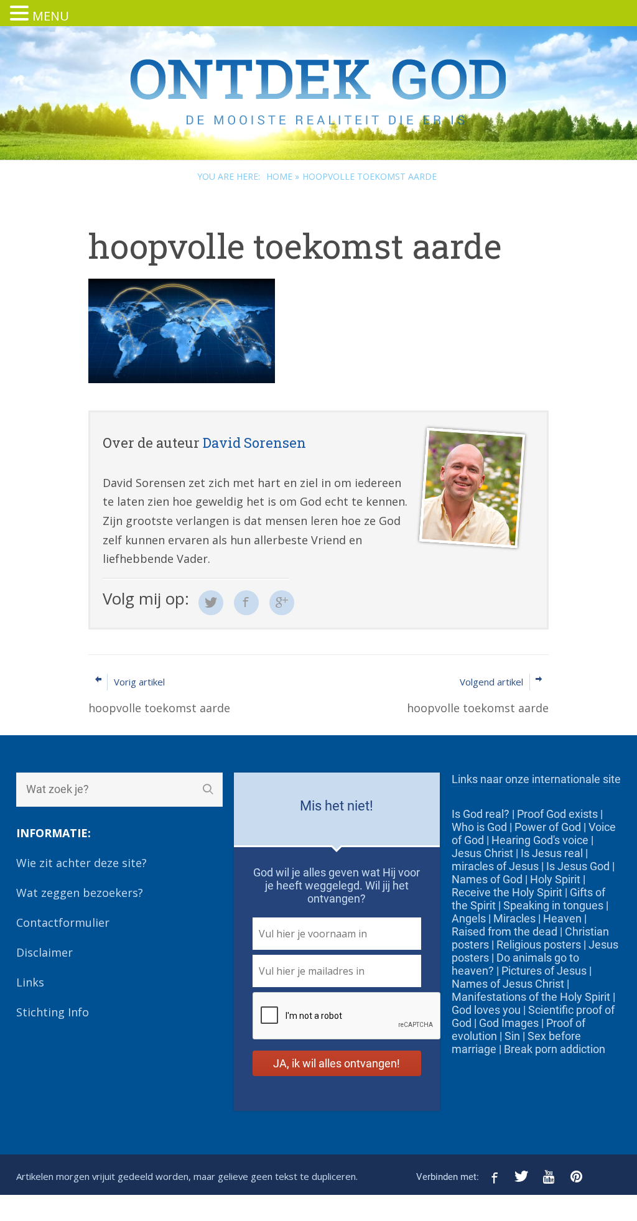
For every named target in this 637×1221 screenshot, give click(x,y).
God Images (509, 1022)
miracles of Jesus (495, 866)
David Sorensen (254, 443)
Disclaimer (44, 952)
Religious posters (538, 944)
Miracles (514, 918)
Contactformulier (62, 922)
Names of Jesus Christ (508, 983)
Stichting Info (52, 1012)
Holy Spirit (555, 879)
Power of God (547, 826)
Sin (512, 1035)
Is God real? (480, 813)
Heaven (562, 918)
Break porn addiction (554, 1049)
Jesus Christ (482, 853)
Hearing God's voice (539, 840)
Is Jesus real (552, 853)
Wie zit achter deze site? (81, 862)
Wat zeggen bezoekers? (79, 892)
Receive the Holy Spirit (507, 892)
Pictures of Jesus (544, 970)
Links (30, 982)
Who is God (479, 826)
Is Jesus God (578, 866)
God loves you (486, 1009)
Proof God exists (557, 813)
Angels (469, 918)
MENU (50, 15)
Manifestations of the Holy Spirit (531, 996)
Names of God (487, 879)
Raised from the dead (504, 931)
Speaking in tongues (553, 905)
